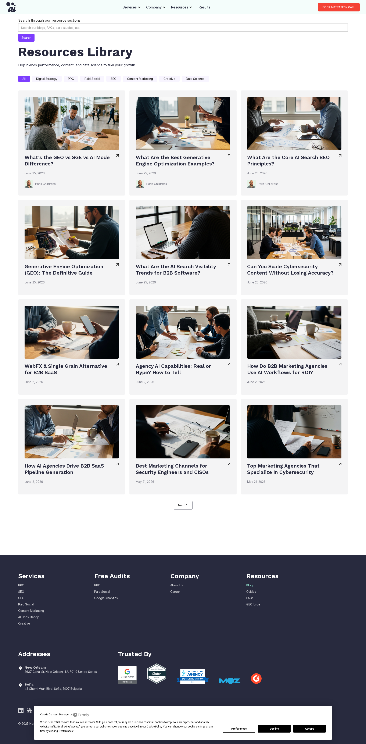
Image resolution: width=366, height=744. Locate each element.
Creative (24, 623)
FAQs (250, 598)
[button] (132, 7)
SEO (21, 591)
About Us (176, 585)
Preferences (239, 728)
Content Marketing (31, 610)
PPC (21, 585)
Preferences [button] (66, 731)
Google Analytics (106, 598)
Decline (274, 728)
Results (204, 7)
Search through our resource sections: (49, 20)
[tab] (24, 79)
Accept (309, 728)
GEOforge (253, 604)
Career (175, 591)
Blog (249, 585)
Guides (251, 591)
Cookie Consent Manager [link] (54, 714)
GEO (21, 598)
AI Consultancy (28, 617)
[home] (11, 7)
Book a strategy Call (339, 7)
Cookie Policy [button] (154, 726)
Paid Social (26, 604)
